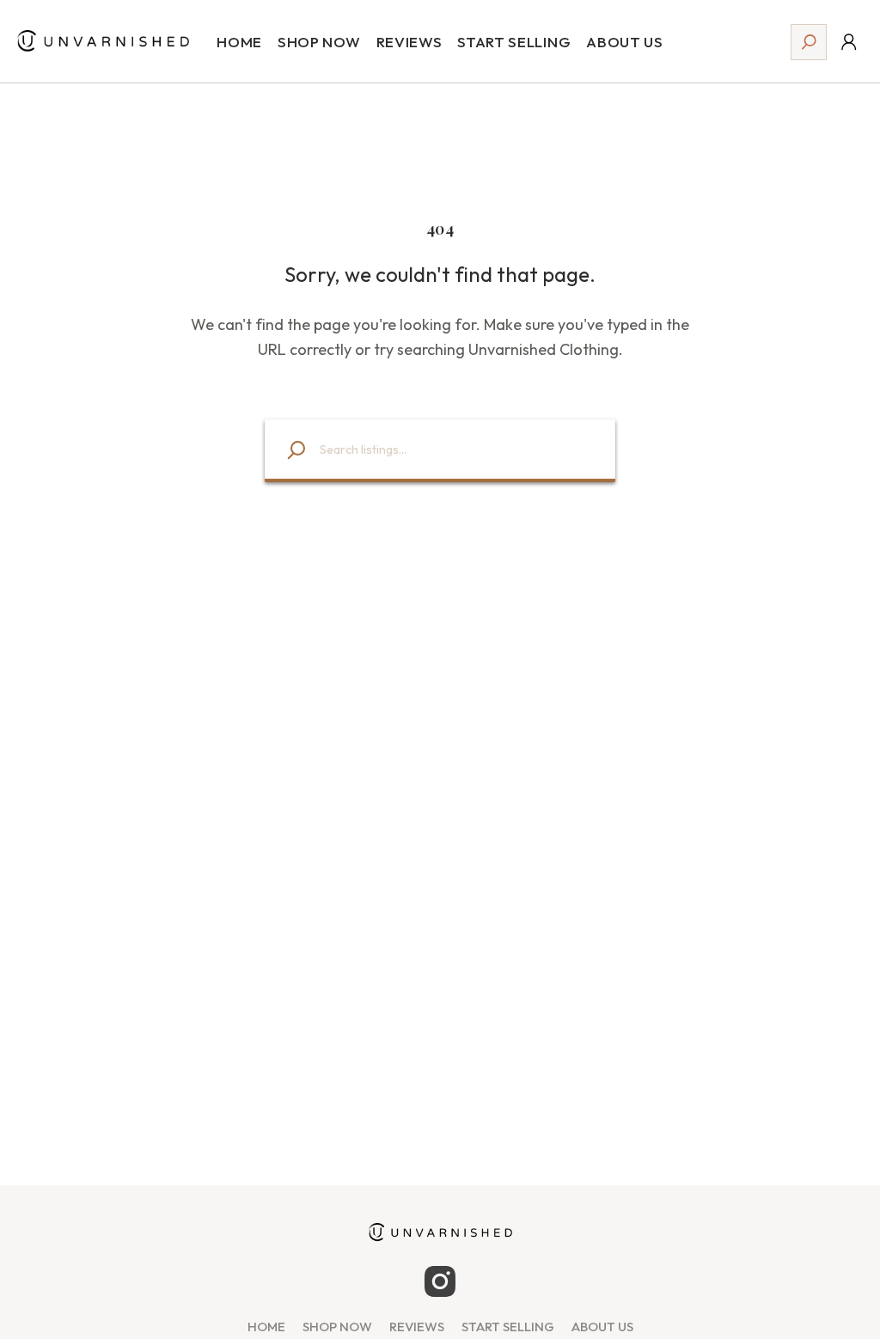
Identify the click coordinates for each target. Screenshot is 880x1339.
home (266, 1327)
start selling (507, 1327)
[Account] (848, 41)
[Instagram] (440, 1281)
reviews (416, 1327)
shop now (337, 1327)
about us (602, 1327)
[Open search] (808, 42)
